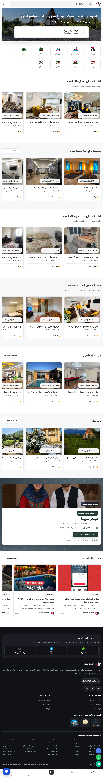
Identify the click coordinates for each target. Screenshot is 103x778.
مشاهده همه (12, 151)
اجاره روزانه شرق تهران (95, 749)
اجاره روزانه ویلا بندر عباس (51, 754)
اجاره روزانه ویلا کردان (9, 743)
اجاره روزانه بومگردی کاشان (29, 751)
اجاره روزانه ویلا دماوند (9, 749)
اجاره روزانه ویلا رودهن (9, 751)
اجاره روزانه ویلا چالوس (73, 749)
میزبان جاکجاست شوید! (87, 534)
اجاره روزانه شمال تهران (95, 751)
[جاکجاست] (98, 3)
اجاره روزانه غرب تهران (95, 746)
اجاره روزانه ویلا (95, 700)
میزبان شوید (96, 709)
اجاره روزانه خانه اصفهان (29, 746)
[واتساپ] (98, 757)
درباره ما (47, 709)
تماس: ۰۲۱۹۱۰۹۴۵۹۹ (89, 681)
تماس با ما (46, 704)
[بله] (98, 764)
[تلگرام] (92, 688)
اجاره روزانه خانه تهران (95, 743)
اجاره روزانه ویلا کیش (52, 743)
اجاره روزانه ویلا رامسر (73, 743)
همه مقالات (11, 558)
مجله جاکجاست (95, 704)
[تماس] (98, 750)
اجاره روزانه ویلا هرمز (52, 751)
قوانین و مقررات (44, 700)
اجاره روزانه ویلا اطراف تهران (93, 754)
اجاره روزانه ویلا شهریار (9, 746)
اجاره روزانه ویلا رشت (74, 751)
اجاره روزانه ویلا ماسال (73, 746)
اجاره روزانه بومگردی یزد (30, 749)
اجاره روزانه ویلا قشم (52, 746)
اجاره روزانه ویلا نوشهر (73, 754)
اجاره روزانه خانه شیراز (30, 743)
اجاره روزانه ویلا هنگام (52, 749)
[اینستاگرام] (98, 688)
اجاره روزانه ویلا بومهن (9, 754)
